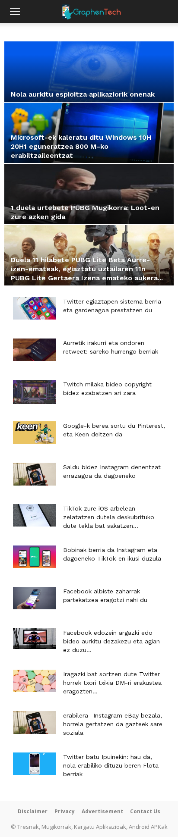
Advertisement (102, 811)
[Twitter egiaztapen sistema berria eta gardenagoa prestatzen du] (34, 308)
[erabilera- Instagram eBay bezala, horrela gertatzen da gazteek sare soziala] (34, 722)
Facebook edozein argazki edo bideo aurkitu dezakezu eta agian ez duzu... (111, 641)
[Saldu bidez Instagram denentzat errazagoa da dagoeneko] (34, 474)
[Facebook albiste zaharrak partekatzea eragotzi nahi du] (34, 598)
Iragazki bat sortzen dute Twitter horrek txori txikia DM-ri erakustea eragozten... (112, 683)
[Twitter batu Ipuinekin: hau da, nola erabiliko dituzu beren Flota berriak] (34, 763)
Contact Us (145, 811)
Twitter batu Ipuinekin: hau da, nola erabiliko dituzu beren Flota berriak (111, 765)
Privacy (64, 811)
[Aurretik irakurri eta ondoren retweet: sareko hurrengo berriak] (34, 350)
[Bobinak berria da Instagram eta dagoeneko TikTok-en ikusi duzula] (34, 556)
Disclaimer (33, 811)
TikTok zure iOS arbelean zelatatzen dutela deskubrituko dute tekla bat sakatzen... (108, 517)
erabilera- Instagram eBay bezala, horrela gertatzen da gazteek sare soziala (112, 724)
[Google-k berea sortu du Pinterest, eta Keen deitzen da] (34, 432)
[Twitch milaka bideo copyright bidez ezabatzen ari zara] (34, 392)
